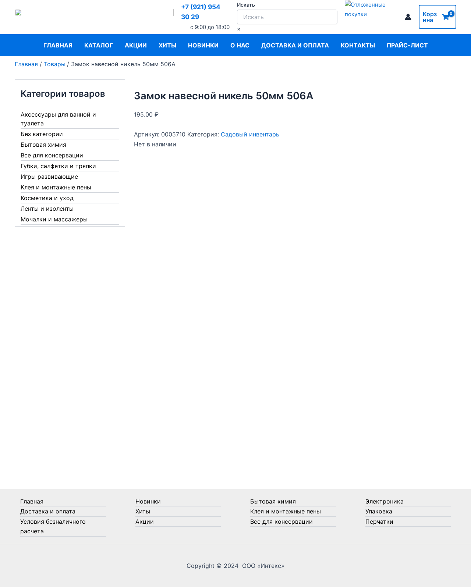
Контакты (358, 45)
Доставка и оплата (295, 45)
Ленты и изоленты (47, 208)
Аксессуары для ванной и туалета (58, 119)
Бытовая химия (43, 144)
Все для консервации (52, 155)
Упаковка (378, 511)
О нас (239, 45)
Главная (57, 45)
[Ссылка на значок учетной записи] (408, 17)
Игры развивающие (49, 176)
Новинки (203, 45)
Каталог (98, 45)
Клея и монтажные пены (56, 187)
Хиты (167, 45)
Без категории (42, 134)
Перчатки (379, 521)
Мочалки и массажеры (54, 219)
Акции (136, 45)
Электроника (384, 501)
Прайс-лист (407, 45)
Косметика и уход (47, 198)
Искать (246, 4)
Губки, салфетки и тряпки (58, 166)
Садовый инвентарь (250, 134)
